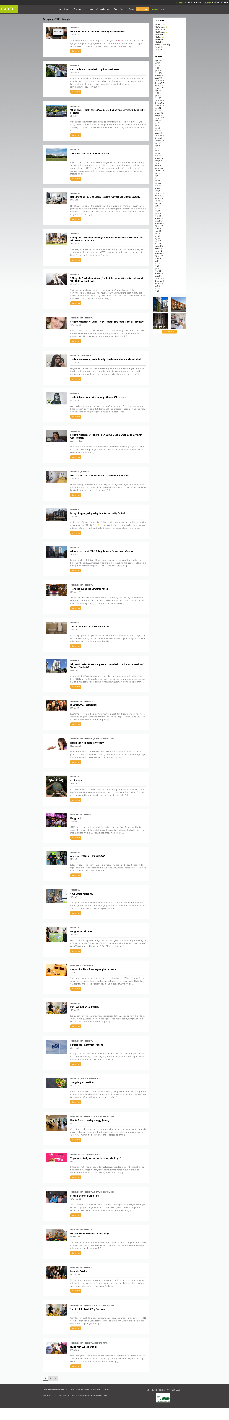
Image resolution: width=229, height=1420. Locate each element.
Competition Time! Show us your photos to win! (93, 969)
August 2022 (158, 121)
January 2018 (158, 248)
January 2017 (158, 276)
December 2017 (159, 251)
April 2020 (158, 183)
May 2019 (157, 211)
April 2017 (158, 268)
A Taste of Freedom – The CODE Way (87, 855)
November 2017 (159, 253)
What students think (103, 9)
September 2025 (159, 88)
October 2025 (159, 85)
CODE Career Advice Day (81, 893)
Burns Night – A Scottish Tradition (87, 1044)
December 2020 (159, 163)
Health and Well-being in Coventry (87, 742)
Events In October (79, 1271)
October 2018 (159, 226)
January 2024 (158, 116)
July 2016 (157, 286)
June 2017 (157, 263)
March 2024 (158, 110)
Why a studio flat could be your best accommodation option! (99, 475)
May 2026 (157, 68)
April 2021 (158, 153)
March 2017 (158, 271)
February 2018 (159, 246)
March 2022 (158, 131)
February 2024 (159, 113)
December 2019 (159, 193)
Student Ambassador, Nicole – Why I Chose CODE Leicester (98, 397)
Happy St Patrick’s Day (81, 931)
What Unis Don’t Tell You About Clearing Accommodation (97, 31)
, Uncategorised (86, 355)
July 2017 (157, 261)
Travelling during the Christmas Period (89, 588)
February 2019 (159, 218)
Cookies (99, 1395)
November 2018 (159, 223)
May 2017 (157, 266)
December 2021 (159, 136)
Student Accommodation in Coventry (87, 1390)
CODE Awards (158, 24)
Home (59, 9)
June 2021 (157, 148)
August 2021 (158, 143)
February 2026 (159, 75)
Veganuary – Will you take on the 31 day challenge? (95, 1158)
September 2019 (159, 201)
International (88, 9)
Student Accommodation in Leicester (61, 1390)
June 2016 (157, 288)
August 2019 (158, 203)
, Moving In (84, 472)
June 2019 (157, 208)
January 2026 (158, 78)
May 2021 (157, 151)
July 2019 (157, 206)
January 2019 (158, 221)
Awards (123, 9)
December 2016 (159, 278)
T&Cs (105, 1395)
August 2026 (158, 60)
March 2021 (158, 156)
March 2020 (158, 186)
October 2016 (159, 283)
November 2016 (159, 281)
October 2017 (159, 256)
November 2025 (159, 83)
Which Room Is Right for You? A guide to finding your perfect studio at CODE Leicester (107, 111)
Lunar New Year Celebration (83, 704)
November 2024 (159, 103)
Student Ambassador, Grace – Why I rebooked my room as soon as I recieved (107, 321)
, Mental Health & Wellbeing (103, 739)
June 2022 (157, 123)
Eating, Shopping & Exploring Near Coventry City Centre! (97, 513)
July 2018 (157, 233)
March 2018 (158, 243)
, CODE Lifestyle (88, 318)
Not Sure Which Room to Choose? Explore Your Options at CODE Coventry (105, 196)
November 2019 (159, 196)
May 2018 (157, 238)
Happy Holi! (75, 818)
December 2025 (159, 80)
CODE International (160, 32)
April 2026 (158, 70)
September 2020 (159, 171)
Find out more (76, 51)
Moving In (157, 47)
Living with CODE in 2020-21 (83, 1346)
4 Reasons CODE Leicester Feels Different (90, 153)
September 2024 (159, 105)
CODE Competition (76, 965)
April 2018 (158, 241)
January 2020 (158, 191)
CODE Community (76, 318)
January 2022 (158, 133)
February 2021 (159, 158)
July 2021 (157, 146)
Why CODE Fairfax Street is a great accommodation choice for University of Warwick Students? (106, 666)
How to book (106, 1390)
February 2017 (159, 273)
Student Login (142, 9)
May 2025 (157, 93)
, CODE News (97, 1343)
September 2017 (159, 258)
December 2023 (159, 118)
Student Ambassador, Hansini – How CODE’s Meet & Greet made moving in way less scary (106, 436)
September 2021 (159, 141)
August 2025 (158, 90)
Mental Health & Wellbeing (162, 44)
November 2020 (159, 166)
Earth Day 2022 (77, 780)
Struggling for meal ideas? (83, 1082)
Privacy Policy (90, 1395)
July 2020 (157, 176)
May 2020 (157, 181)
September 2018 (159, 228)
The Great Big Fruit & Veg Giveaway (87, 1309)
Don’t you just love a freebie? (84, 1006)
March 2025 (158, 98)
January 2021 (158, 161)
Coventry (77, 9)
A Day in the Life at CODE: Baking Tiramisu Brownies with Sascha (101, 551)
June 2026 (157, 65)
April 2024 (158, 108)
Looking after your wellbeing (84, 1195)
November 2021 (159, 138)
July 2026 (157, 63)
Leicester (67, 9)
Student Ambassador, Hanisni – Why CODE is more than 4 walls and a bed (105, 359)
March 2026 (158, 73)
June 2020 (157, 178)
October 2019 (159, 198)
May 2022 (157, 126)
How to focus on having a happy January (89, 1120)
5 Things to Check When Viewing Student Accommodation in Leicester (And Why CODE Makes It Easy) (106, 239)
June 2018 (157, 236)
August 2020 (158, 173)
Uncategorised (159, 49)
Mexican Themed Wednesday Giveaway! (89, 1233)
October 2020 (159, 168)
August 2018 (158, 231)
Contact (132, 9)
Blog (115, 9)
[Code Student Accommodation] (9, 8)
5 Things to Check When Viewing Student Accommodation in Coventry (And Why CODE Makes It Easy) (106, 279)
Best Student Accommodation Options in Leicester (94, 69)
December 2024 (159, 100)
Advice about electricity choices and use (89, 626)
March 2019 (158, 216)
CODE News (158, 37)
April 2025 (158, 95)
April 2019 (158, 213)
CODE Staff (158, 42)
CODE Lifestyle (75, 28)
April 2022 (158, 128)
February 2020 (159, 188)
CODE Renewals (159, 39)
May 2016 (157, 291)
